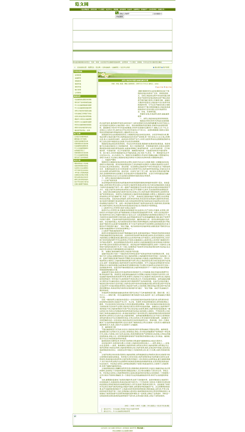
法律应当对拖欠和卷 (81, 175)
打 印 (162, 406)
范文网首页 (85, 9)
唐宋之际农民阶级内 (81, 179)
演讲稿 (116, 9)
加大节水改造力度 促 (81, 182)
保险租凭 (78, 81)
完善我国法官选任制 (81, 144)
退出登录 (158, 67)
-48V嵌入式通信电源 (81, 173)
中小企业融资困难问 (81, 148)
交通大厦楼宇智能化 (81, 184)
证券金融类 (106, 67)
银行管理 (78, 90)
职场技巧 (144, 9)
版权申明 (133, 428)
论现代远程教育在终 (81, 141)
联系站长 (119, 428)
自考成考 (123, 9)
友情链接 (126, 428)
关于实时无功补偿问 (81, 170)
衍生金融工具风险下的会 (83, 113)
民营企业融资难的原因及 (83, 125)
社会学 (129, 9)
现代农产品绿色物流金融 (83, 102)
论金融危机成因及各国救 (83, 99)
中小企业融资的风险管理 (83, 108)
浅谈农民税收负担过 (81, 166)
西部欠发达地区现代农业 (83, 127)
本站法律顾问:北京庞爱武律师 (122, 431)
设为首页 (104, 428)
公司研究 (78, 93)
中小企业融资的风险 (81, 155)
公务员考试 (152, 9)
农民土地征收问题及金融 (83, 111)
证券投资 (78, 75)
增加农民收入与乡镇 (81, 163)
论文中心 (109, 9)
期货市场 (78, 84)
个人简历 (101, 9)
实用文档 (94, 9)
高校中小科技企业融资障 (83, 119)
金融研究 (115, 67)
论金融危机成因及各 (81, 146)
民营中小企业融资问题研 (83, 122)
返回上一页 (155, 406)
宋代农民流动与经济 (81, 177)
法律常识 (136, 9)
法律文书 (161, 9)
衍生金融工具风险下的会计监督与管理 (126, 409)
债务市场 (78, 87)
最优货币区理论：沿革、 (83, 130)
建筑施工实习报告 (80, 139)
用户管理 (166, 67)
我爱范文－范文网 (94, 67)
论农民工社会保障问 (81, 168)
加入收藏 (111, 428)
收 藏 (167, 406)
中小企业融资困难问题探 (83, 105)
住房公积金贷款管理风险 (83, 116)
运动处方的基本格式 (81, 137)
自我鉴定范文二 (79, 150)
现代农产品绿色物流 (81, 157)
